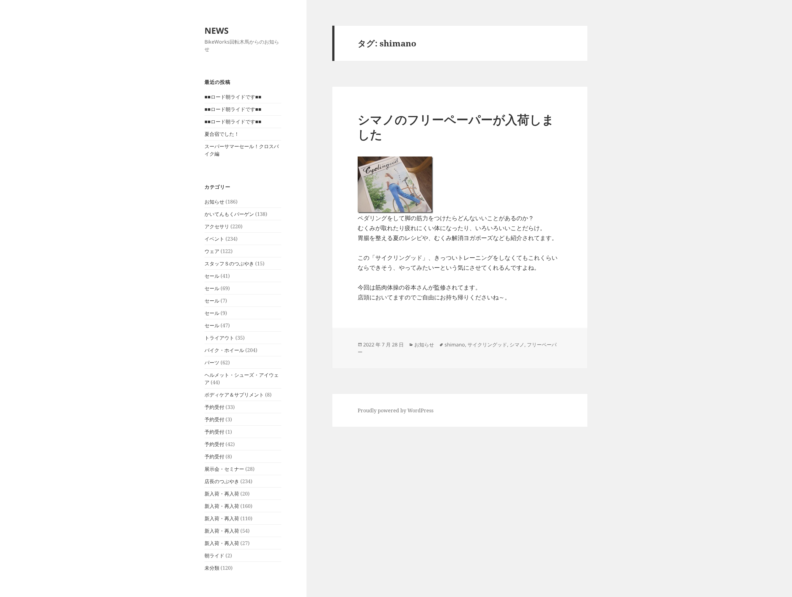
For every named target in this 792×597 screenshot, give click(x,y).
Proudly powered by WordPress (395, 410)
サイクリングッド (487, 344)
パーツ (211, 362)
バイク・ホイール (224, 350)
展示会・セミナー (224, 469)
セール (211, 276)
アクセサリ (216, 226)
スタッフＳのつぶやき (229, 263)
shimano (455, 344)
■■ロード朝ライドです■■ (232, 96)
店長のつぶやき (221, 481)
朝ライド (214, 555)
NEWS (216, 30)
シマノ (517, 344)
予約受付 (214, 407)
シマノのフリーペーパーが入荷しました (456, 126)
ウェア (211, 251)
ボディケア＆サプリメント (234, 394)
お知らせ (214, 201)
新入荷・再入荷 (221, 493)
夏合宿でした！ (221, 134)
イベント (214, 238)
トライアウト (219, 337)
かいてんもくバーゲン (229, 214)
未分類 (211, 568)
